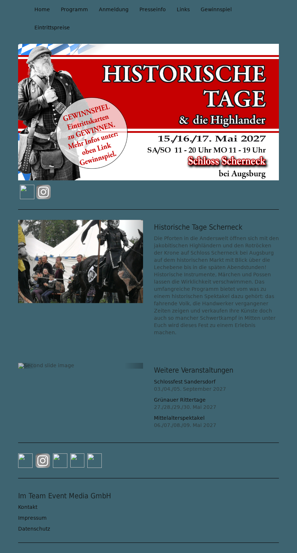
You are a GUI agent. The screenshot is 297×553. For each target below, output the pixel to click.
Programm (74, 9)
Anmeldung (114, 9)
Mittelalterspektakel (179, 418)
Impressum (32, 518)
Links (183, 9)
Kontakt (27, 507)
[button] (27, 261)
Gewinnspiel (216, 9)
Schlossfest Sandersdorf (185, 382)
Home (42, 9)
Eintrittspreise (52, 27)
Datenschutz (34, 529)
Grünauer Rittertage (180, 400)
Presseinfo (152, 9)
